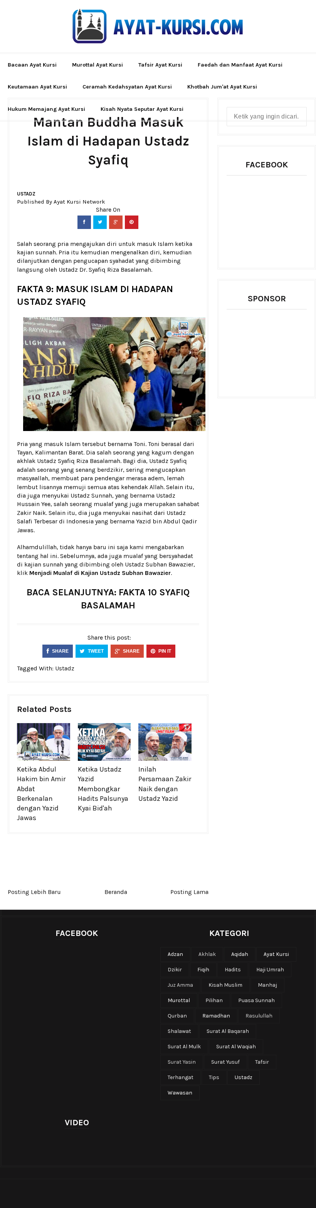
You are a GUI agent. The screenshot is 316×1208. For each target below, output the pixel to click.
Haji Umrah (270, 969)
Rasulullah (258, 1016)
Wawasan (180, 1092)
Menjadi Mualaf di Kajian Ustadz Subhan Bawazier (100, 572)
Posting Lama (189, 892)
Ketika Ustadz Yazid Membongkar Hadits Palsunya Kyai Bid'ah (103, 788)
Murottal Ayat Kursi (97, 65)
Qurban (177, 1016)
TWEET (95, 651)
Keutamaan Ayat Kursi (37, 87)
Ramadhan (216, 1016)
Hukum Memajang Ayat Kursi (46, 109)
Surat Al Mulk (184, 1046)
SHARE (60, 651)
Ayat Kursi (276, 954)
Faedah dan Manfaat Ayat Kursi (240, 65)
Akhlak (207, 954)
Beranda (115, 892)
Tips (214, 1077)
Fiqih (203, 969)
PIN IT (164, 651)
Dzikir (175, 969)
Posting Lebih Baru (34, 892)
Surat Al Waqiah (236, 1046)
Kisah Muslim (225, 985)
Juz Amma (180, 985)
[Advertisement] (271, 347)
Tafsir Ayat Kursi (160, 65)
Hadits (233, 969)
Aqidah (239, 954)
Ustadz (26, 194)
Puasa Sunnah (256, 1000)
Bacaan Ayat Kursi (32, 65)
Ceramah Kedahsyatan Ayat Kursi (127, 87)
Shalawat (179, 1031)
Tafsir (262, 1062)
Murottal (179, 1000)
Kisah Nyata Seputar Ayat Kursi (142, 109)
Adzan (175, 954)
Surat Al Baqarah (228, 1031)
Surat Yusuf (225, 1062)
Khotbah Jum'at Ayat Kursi (222, 87)
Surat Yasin (182, 1062)
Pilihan (214, 1000)
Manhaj (267, 985)
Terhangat (180, 1077)
